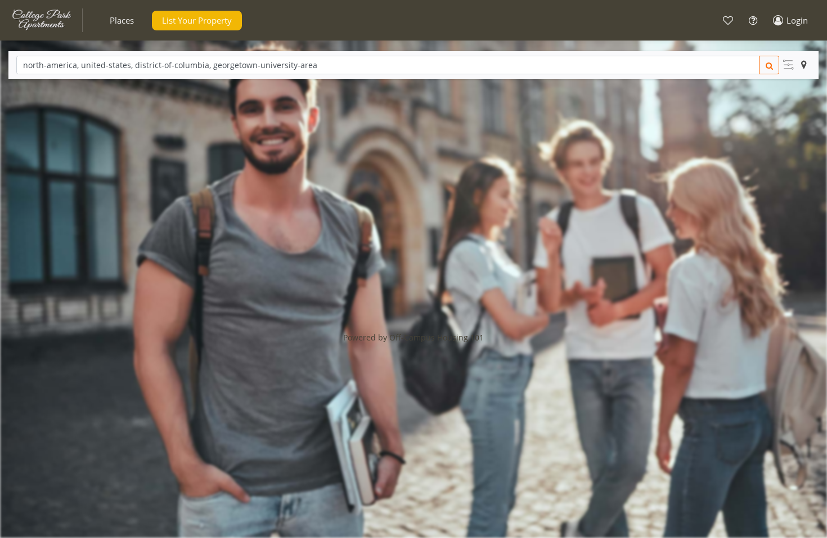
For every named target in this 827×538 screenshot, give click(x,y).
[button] (122, 20)
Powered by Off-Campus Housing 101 (413, 337)
